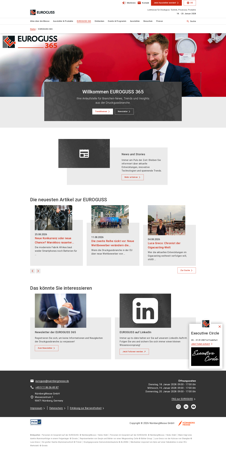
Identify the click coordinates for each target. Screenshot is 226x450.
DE (190, 2)
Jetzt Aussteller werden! (165, 3)
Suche (191, 21)
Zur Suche (185, 270)
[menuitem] (41, 21)
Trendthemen (101, 111)
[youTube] (193, 406)
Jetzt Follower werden (133, 351)
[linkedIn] (186, 406)
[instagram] (178, 406)
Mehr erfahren (131, 177)
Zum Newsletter (45, 348)
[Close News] (206, 324)
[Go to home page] (49, 9)
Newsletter (123, 111)
